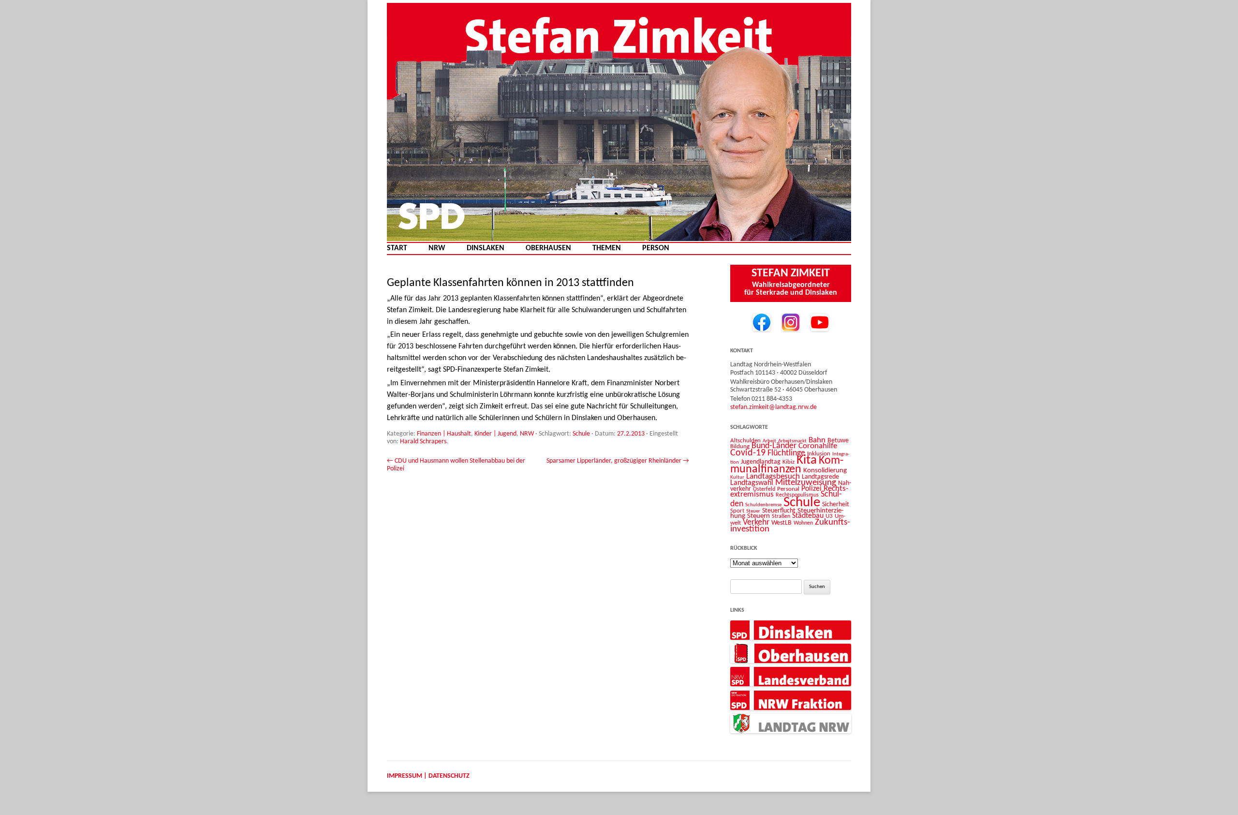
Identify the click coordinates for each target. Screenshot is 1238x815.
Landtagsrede (820, 477)
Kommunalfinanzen (786, 465)
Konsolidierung (825, 470)
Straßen (781, 516)
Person (655, 248)
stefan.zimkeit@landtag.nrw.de (773, 407)
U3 (829, 516)
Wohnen (803, 523)
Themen (606, 248)
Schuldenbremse (763, 505)
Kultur (737, 477)
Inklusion (818, 454)
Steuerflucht (779, 511)
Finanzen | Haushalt (444, 434)
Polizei (811, 489)
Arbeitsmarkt (792, 441)
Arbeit (769, 441)
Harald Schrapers (423, 441)
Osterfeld (764, 489)
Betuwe (838, 440)
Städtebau (808, 516)
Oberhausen (548, 248)
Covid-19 (748, 453)
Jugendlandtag (761, 462)
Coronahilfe (817, 446)
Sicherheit (835, 504)
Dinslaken (485, 248)
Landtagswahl (751, 483)
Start (397, 248)
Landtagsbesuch (773, 476)
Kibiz (788, 462)
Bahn (817, 440)
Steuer (753, 511)
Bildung (740, 446)
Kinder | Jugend (495, 434)
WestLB (781, 523)
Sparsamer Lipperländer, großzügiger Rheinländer (617, 461)
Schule (581, 434)
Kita (806, 460)
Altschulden (745, 441)
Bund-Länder (774, 446)
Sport (737, 511)
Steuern (758, 516)
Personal (788, 489)
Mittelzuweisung (805, 482)
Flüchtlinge (786, 453)
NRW (436, 248)
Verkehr (756, 522)
